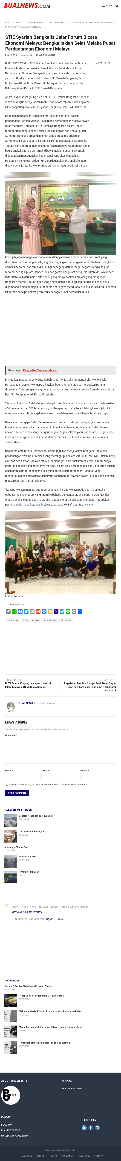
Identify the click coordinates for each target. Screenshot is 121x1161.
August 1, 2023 (54, 918)
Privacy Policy (84, 1156)
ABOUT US (27, 1156)
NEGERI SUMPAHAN (29, 872)
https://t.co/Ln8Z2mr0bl (27, 912)
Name (9, 770)
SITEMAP (98, 1156)
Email (46, 770)
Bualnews (18, 22)
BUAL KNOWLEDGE (10, 1130)
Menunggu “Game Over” (16, 847)
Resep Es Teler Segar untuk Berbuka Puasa (41, 995)
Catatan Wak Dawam (18, 810)
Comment (11, 735)
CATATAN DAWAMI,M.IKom (14, 1136)
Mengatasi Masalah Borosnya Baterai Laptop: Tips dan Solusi (51, 1027)
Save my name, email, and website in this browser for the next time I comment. (48, 784)
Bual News (11, 55)
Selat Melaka (50, 620)
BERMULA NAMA (27, 856)
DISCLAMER (67, 1156)
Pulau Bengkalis (31, 620)
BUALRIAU (6, 1125)
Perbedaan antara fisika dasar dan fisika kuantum (45, 1043)
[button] (107, 6)
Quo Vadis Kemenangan (31, 831)
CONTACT (41, 1156)
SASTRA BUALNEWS (72, 1088)
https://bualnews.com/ (44, 703)
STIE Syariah (66, 620)
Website (84, 770)
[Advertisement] (103, 112)
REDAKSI (54, 1156)
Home (8, 22)
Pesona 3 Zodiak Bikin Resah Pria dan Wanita (28, 986)
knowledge (12, 980)
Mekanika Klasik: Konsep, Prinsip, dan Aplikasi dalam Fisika (50, 1011)
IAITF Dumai (13, 620)
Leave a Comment (45, 55)
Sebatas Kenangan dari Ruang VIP (36, 816)
